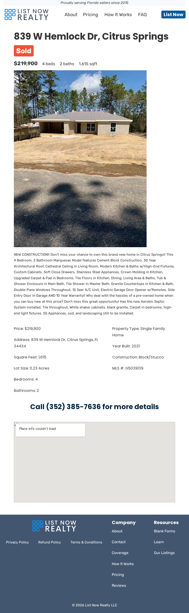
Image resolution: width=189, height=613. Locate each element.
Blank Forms (164, 531)
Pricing (90, 14)
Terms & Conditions (86, 542)
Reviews (119, 585)
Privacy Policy (17, 542)
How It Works (118, 14)
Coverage (120, 553)
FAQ (142, 14)
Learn (159, 542)
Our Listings (164, 553)
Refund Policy (49, 542)
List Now (173, 14)
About (71, 14)
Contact (119, 542)
